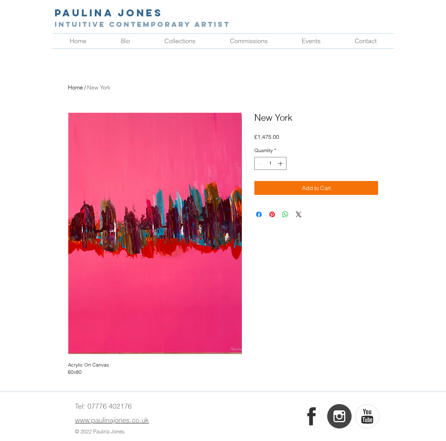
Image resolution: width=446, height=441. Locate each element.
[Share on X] (298, 214)
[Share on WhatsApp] (285, 214)
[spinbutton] (270, 163)
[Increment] (281, 163)
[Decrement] (259, 163)
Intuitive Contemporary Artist (142, 24)
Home (75, 87)
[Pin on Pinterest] (272, 214)
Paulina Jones (109, 13)
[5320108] (311, 416)
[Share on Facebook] (259, 214)
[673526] (339, 416)
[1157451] (367, 416)
